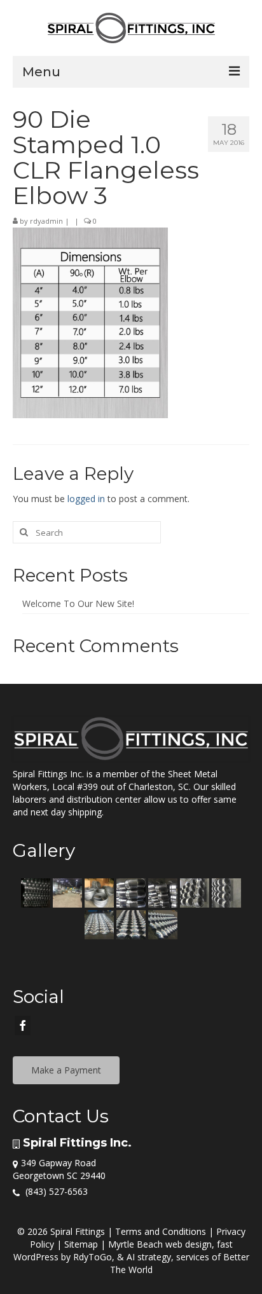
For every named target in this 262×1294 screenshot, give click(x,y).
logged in (86, 499)
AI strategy (149, 1257)
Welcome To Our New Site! (78, 603)
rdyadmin (46, 221)
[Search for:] (87, 532)
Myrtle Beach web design (160, 1244)
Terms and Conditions (160, 1231)
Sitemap (81, 1244)
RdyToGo (92, 1257)
